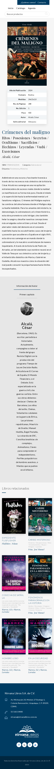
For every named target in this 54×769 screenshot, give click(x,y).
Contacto (42, 2)
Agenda (31, 8)
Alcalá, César (11, 157)
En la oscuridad (38, 658)
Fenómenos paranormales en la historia (39, 600)
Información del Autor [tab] (27, 286)
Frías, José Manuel (36, 549)
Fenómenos (15, 169)
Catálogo (20, 8)
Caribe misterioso (39, 539)
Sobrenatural (36, 165)
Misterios (24, 169)
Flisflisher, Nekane (10, 544)
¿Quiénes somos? (28, 2)
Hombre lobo (10, 658)
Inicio (10, 8)
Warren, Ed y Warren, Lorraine (11, 611)
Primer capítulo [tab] (27, 294)
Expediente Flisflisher (9, 539)
